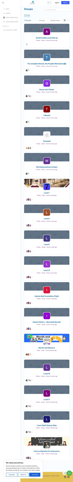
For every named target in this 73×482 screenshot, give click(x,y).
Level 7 (46, 193)
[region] (23, 469)
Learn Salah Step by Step (47, 425)
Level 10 (46, 374)
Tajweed (46, 115)
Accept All (35, 474)
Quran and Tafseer (46, 90)
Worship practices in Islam (46, 167)
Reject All (23, 474)
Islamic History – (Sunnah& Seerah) (47, 322)
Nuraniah (47, 141)
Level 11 (47, 400)
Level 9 (47, 244)
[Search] (45, 9)
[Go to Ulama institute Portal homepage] (32, 2)
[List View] (67, 20)
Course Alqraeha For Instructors (47, 451)
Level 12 (47, 270)
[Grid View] (64, 20)
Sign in (57, 2)
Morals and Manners (47, 348)
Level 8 (47, 219)
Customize (12, 474)
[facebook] (68, 477)
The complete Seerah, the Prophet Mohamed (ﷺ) (46, 64)
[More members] (32, 96)
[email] (65, 477)
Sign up (65, 2)
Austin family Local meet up (47, 38)
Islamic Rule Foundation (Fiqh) (47, 296)
